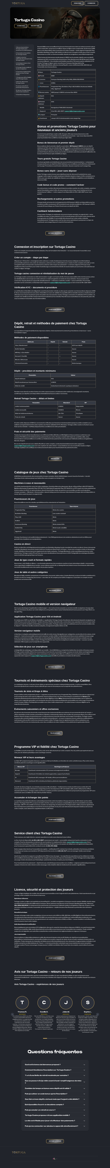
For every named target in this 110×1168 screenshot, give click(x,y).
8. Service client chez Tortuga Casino (22, 82)
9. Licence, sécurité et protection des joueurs (22, 86)
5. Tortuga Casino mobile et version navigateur (23, 68)
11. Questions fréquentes (22, 94)
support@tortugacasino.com (75, 111)
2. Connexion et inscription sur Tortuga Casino (23, 53)
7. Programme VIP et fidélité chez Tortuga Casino (23, 78)
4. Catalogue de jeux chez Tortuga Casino (23, 64)
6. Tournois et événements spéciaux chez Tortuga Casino (23, 73)
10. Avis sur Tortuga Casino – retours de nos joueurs (24, 91)
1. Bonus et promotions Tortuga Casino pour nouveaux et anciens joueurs (24, 49)
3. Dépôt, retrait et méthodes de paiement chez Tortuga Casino (24, 59)
